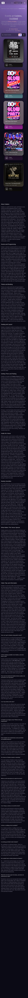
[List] (20, 35)
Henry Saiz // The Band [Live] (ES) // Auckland (13, 183)
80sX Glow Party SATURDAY (12, 90)
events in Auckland (12, 21)
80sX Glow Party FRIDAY (11, 121)
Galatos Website (14, 29)
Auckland (13, 18)
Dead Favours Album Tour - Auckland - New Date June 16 (13, 59)
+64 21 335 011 (18, 30)
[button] (13, 35)
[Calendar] (23, 35)
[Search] (12, 3)
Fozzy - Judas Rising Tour (11, 152)
